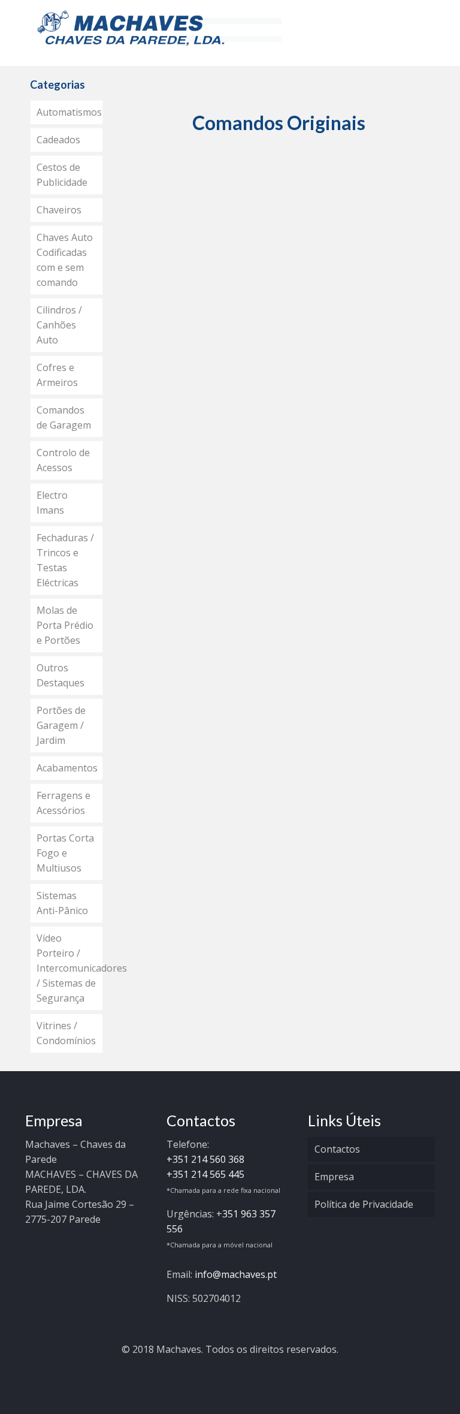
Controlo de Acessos (63, 460)
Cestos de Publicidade (62, 175)
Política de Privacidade (363, 1204)
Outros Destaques (60, 675)
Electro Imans (52, 503)
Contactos (337, 1149)
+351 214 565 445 (205, 1174)
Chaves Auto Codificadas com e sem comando (65, 260)
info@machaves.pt (236, 1274)
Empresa (334, 1176)
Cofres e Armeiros (57, 375)
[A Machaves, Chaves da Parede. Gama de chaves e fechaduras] (131, 27)
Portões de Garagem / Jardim (61, 725)
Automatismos (69, 112)
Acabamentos (67, 767)
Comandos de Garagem (64, 417)
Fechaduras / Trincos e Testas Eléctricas (65, 560)
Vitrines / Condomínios (66, 1033)
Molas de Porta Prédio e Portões (65, 625)
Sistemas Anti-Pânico (62, 903)
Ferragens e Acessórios (63, 803)
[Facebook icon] (230, 1370)
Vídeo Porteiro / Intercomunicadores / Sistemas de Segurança (70, 968)
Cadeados (58, 139)
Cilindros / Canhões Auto (59, 324)
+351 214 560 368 (205, 1159)
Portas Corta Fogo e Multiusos (65, 853)
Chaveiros (59, 209)
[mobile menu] (415, 27)
